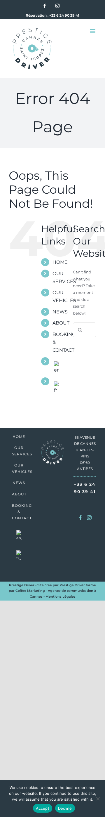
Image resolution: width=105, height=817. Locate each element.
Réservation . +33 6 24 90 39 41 (52, 15)
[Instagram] (89, 517)
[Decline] (98, 799)
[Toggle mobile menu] (93, 31)
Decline (65, 808)
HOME (60, 262)
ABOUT (60, 323)
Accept (42, 808)
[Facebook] (80, 517)
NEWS (60, 312)
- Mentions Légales (59, 596)
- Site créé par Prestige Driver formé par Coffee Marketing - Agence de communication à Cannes (52, 591)
